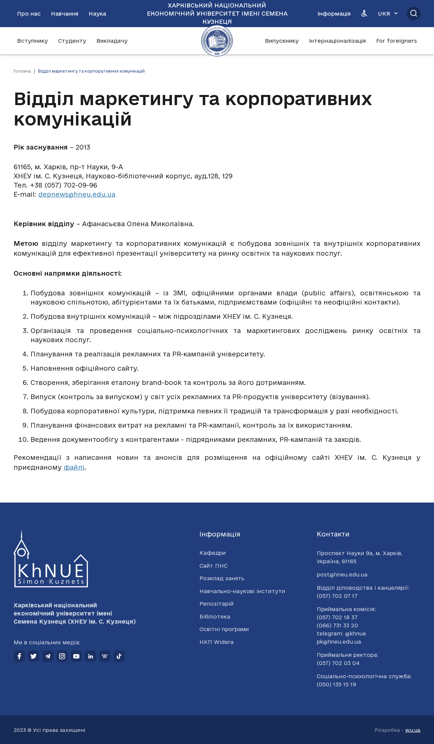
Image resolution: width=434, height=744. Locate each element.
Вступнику (32, 41)
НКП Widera (216, 642)
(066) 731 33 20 (337, 625)
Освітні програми (224, 629)
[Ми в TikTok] (119, 656)
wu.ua (412, 730)
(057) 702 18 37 (337, 617)
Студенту (72, 41)
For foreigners (396, 41)
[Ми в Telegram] (48, 656)
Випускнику (282, 41)
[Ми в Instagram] (62, 656)
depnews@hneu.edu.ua (76, 194)
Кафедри (212, 553)
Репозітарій (216, 604)
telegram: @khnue (341, 633)
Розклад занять (221, 578)
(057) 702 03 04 (338, 663)
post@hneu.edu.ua (342, 574)
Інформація (334, 14)
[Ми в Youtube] (76, 656)
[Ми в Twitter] (33, 656)
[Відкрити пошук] (413, 13)
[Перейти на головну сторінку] (217, 41)
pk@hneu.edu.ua (339, 642)
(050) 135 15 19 (336, 684)
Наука (97, 14)
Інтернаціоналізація (337, 41)
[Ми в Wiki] (105, 656)
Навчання (64, 14)
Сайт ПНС (213, 566)
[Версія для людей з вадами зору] (364, 13)
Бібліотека (214, 616)
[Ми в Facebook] (19, 656)
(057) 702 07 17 (337, 596)
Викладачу (111, 41)
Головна (22, 71)
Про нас (29, 14)
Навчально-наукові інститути (242, 591)
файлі (74, 467)
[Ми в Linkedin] (90, 656)
